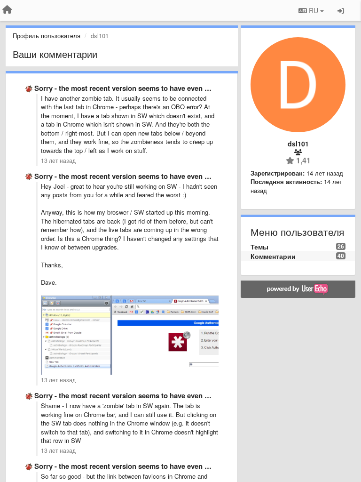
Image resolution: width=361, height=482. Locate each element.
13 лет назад (58, 160)
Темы (259, 246)
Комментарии (273, 256)
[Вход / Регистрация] (340, 10)
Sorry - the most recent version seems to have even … (123, 88)
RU (313, 10)
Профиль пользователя (46, 35)
